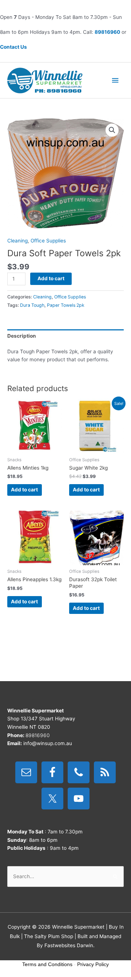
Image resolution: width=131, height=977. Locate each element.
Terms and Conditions (47, 964)
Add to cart (50, 278)
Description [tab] (21, 336)
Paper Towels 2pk (65, 305)
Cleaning (17, 241)
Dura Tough (32, 305)
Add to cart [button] (24, 489)
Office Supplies (48, 241)
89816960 (107, 32)
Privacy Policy (93, 964)
